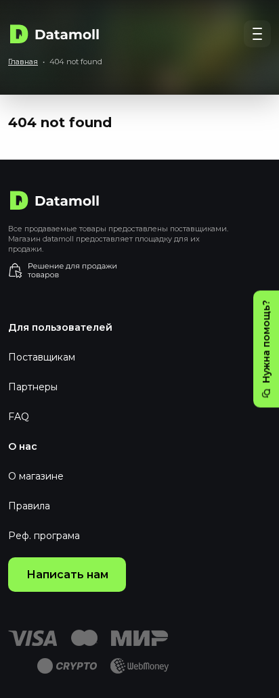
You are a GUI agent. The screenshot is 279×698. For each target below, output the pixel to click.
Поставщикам (41, 357)
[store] (139, 270)
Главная (23, 61)
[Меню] (257, 33)
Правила (29, 506)
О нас (22, 446)
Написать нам (67, 574)
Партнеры (33, 387)
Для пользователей (60, 327)
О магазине (36, 476)
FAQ (18, 417)
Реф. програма (44, 536)
